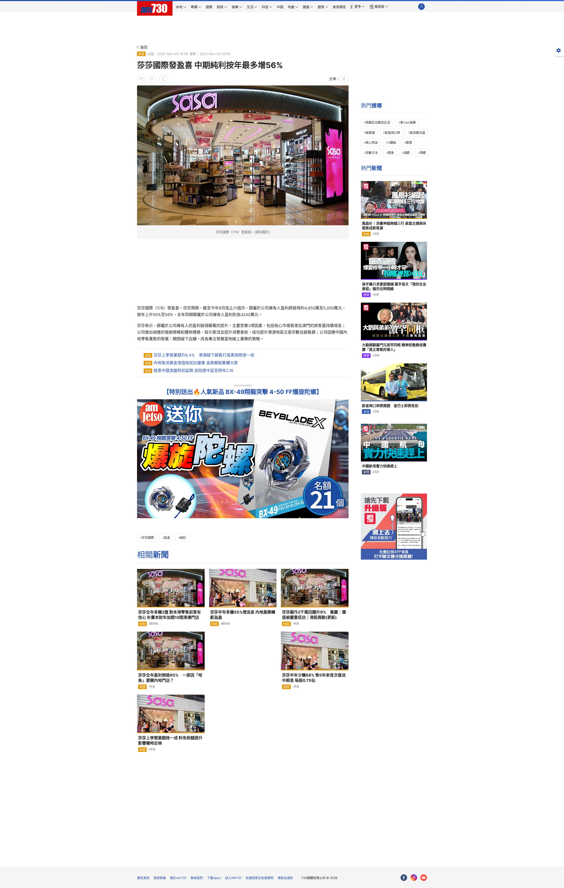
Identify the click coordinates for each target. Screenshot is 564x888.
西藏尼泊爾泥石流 (377, 122)
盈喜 (167, 537)
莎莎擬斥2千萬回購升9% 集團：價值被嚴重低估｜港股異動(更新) (314, 615)
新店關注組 (417, 132)
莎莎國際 (148, 537)
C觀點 (392, 142)
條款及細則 (285, 878)
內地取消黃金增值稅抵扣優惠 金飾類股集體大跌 (196, 363)
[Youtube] (423, 877)
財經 (141, 54)
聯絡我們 (197, 878)
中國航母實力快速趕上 (379, 466)
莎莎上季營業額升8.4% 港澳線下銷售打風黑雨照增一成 (204, 355)
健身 (391, 152)
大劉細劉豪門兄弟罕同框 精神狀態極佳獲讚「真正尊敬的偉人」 (394, 347)
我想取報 (160, 878)
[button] (359, 6)
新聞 (366, 472)
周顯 (423, 152)
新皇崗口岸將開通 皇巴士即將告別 (390, 405)
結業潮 (370, 132)
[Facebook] (404, 877)
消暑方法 (371, 152)
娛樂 (366, 294)
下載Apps (214, 878)
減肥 (407, 152)
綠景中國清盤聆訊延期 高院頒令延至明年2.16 (193, 370)
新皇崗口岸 (392, 132)
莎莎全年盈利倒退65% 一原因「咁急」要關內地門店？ (170, 678)
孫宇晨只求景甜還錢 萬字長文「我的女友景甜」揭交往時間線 (394, 286)
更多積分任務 (305, 860)
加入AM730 (233, 878)
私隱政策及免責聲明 (259, 878)
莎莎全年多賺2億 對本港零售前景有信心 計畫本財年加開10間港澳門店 (169, 615)
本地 (366, 411)
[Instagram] (413, 877)
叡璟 (409, 142)
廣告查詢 (143, 878)
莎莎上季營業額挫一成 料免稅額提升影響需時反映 (170, 741)
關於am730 (178, 878)
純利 (183, 537)
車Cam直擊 (408, 122)
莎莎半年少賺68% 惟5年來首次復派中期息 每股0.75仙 (314, 678)
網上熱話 (371, 142)
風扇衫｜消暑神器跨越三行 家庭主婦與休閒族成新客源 (394, 225)
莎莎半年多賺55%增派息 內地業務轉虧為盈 (242, 615)
